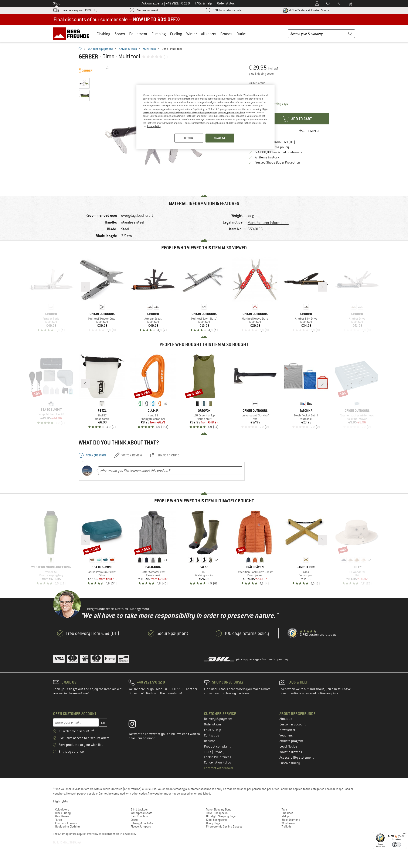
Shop (56, 3)
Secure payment (147, 10)
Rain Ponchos (139, 816)
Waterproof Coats (141, 813)
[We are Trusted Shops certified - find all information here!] (293, 633)
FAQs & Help (212, 730)
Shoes (120, 33)
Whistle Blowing (290, 752)
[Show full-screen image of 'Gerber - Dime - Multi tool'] (107, 67)
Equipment (138, 33)
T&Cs (208, 752)
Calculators (62, 809)
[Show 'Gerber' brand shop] (85, 70)
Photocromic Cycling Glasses (224, 826)
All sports (208, 33)
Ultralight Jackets (142, 823)
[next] (322, 287)
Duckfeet (287, 813)
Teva (284, 809)
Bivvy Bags (213, 823)
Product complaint (217, 746)
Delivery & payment (218, 719)
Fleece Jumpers (141, 826)
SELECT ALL (219, 138)
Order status (213, 724)
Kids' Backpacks (216, 820)
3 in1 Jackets (139, 809)
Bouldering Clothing (67, 826)
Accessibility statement (296, 757)
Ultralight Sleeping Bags (221, 816)
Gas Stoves (62, 816)
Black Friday (63, 813)
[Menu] (404, 834)
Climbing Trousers (66, 823)
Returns (209, 741)
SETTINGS (188, 138)
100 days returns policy (228, 10)
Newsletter (287, 730)
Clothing (103, 33)
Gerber (88, 56)
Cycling (176, 33)
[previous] (85, 287)
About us (285, 719)
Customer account (292, 724)
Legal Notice (288, 746)
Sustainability (289, 763)
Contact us (211, 735)
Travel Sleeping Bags (218, 809)
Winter (191, 33)
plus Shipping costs (261, 73)
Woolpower (288, 823)
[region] (205, 117)
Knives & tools (128, 49)
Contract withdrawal (218, 768)
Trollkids (287, 826)
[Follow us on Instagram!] (135, 725)
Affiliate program (291, 741)
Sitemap (63, 834)
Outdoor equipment (100, 49)
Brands (226, 33)
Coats (134, 820)
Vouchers (286, 735)
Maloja (285, 816)
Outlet (241, 33)
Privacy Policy (154, 126)
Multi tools (149, 49)
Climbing (159, 33)
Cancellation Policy (217, 762)
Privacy (219, 752)
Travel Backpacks (217, 813)
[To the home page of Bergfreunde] (72, 33)
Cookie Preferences (217, 757)
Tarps (58, 820)
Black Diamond (291, 820)
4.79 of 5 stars (309, 10)
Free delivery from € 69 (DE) (79, 10)
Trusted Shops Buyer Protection (277, 162)
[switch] (396, 844)
